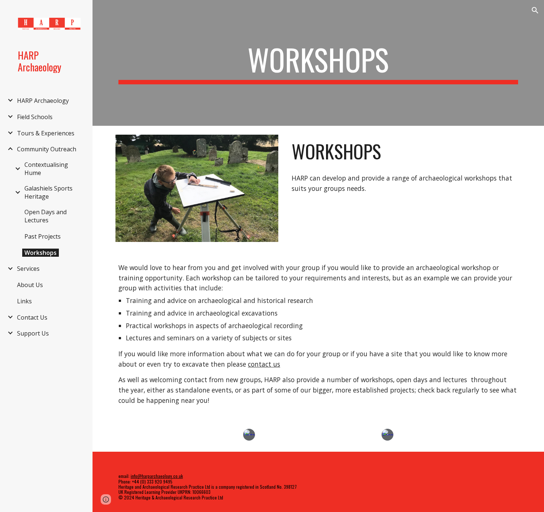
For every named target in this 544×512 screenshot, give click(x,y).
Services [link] (28, 269)
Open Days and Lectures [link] (45, 216)
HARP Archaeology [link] (43, 101)
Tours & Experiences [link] (45, 133)
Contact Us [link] (32, 317)
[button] (535, 10)
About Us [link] (30, 285)
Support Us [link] (33, 333)
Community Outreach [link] (46, 149)
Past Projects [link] (42, 236)
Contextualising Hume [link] (46, 169)
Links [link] (24, 301)
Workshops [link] (40, 253)
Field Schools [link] (35, 117)
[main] (318, 62)
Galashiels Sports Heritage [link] (48, 192)
